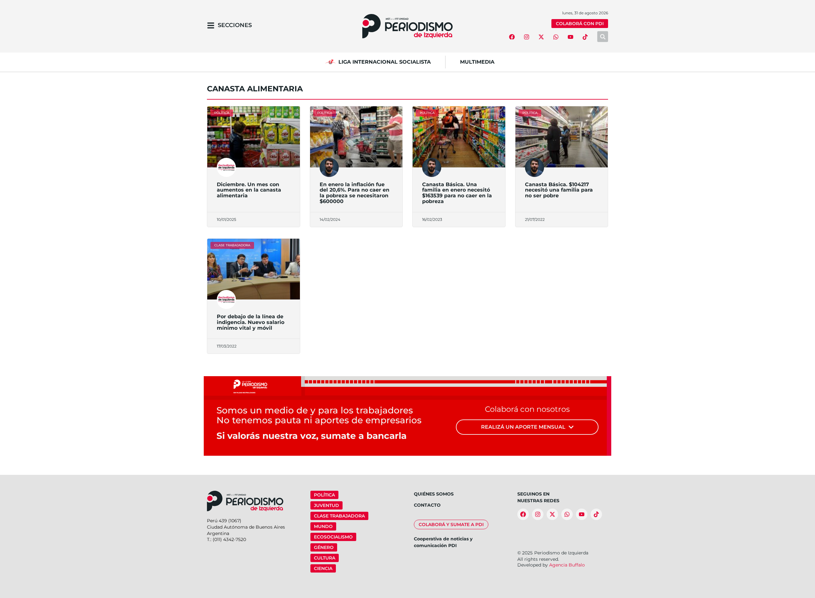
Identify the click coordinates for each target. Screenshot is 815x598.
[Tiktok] (585, 37)
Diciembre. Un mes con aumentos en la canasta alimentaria (249, 190)
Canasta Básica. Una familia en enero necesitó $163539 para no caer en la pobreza (457, 192)
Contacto (427, 505)
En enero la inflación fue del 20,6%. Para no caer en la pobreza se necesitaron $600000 (354, 192)
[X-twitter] (541, 37)
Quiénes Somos (434, 494)
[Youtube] (570, 37)
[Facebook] (512, 37)
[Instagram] (526, 37)
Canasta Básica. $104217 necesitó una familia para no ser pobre (559, 190)
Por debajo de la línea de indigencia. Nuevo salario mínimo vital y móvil (250, 322)
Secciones (235, 25)
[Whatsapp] (556, 37)
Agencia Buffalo (567, 565)
